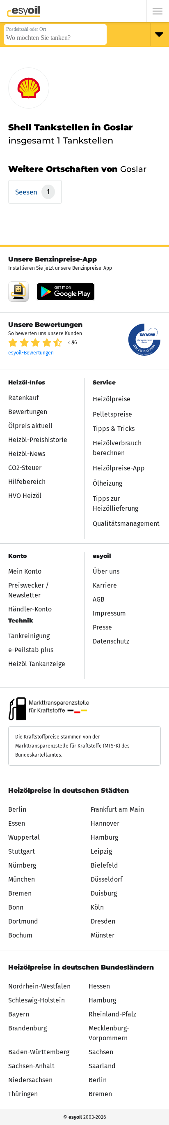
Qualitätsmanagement (126, 524)
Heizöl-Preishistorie (37, 440)
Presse (102, 627)
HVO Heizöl (24, 496)
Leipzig (101, 851)
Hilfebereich (27, 482)
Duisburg (104, 893)
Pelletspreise (112, 414)
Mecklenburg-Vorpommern (109, 1033)
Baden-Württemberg (38, 1052)
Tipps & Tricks (114, 429)
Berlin (17, 809)
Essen (16, 823)
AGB (99, 599)
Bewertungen (27, 412)
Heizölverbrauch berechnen (117, 448)
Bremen (20, 893)
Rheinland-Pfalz (112, 1014)
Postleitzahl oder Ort (26, 29)
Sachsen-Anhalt (31, 1066)
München (21, 879)
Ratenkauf (23, 398)
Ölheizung (107, 483)
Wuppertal (24, 837)
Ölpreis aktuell (30, 426)
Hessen (99, 986)
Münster (102, 935)
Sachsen (101, 1052)
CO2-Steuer (24, 468)
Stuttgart (21, 851)
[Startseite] (23, 11)
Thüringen (23, 1094)
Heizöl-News (26, 454)
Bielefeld (104, 865)
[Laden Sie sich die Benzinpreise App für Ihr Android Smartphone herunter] (18, 291)
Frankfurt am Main (117, 809)
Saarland (102, 1066)
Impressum (109, 613)
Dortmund (23, 921)
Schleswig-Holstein (36, 1000)
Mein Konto (24, 571)
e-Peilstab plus (30, 650)
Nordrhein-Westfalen (39, 986)
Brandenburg (27, 1028)
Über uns (106, 571)
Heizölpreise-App (119, 468)
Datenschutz (111, 641)
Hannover (105, 823)
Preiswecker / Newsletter (28, 590)
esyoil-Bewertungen (31, 353)
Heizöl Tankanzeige (36, 664)
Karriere (105, 585)
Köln (97, 907)
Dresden (103, 921)
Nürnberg (22, 865)
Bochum (20, 935)
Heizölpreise (111, 399)
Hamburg (104, 837)
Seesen (27, 192)
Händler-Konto (30, 609)
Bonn (15, 907)
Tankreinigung (29, 636)
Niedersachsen (30, 1080)
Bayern (18, 1014)
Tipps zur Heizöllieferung (115, 503)
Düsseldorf (106, 879)
